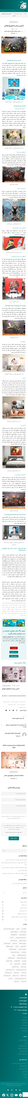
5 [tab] (9, 695)
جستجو (24, 846)
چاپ (17, 584)
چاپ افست (23, 972)
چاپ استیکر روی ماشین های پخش (19, 1063)
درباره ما (25, 1017)
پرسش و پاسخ (24, 1028)
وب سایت (18, 736)
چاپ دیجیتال (15, 975)
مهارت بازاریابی (9, 961)
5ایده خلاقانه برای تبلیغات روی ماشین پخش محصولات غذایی (14, 874)
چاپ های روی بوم (17, 380)
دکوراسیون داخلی (6, 598)
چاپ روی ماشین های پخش (20, 978)
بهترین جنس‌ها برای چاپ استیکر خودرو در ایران (16, 860)
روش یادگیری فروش (15, 952)
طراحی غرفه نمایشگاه (21, 958)
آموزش (17, 929)
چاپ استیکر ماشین (10, 970)
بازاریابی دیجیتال (22, 940)
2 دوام (24, 378)
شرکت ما (24, 1014)
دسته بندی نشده (13, 22)
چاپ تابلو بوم (21, 707)
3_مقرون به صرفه (21, 188)
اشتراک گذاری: (22, 710)
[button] (14, 648)
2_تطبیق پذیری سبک (21, 152)
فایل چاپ (24, 961)
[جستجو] (4, 893)
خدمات (25, 1037)
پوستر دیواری (17, 964)
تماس (11, 595)
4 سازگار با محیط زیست (20, 474)
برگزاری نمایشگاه (22, 943)
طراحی (13, 955)
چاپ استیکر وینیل (23, 1046)
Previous (24, 682)
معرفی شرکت (24, 1020)
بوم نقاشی (22, 702)
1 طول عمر (23, 341)
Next (3, 682)
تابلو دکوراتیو (6, 702)
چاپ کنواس (16, 981)
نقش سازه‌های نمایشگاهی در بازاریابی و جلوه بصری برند (14, 867)
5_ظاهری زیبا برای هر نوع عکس (18, 256)
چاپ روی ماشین (7, 975)
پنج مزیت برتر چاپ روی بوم (20, 106)
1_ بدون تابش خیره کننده (20, 108)
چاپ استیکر (23, 967)
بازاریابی (11, 937)
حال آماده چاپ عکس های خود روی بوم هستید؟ (15, 515)
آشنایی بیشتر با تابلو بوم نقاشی (14, 61)
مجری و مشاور (6, 592)
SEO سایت (23, 929)
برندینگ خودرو (23, 908)
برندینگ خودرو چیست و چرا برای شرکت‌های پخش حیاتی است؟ (14, 864)
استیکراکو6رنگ (14, 934)
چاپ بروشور (16, 972)
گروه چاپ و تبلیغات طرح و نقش (17, 582)
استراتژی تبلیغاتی (14, 932)
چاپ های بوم (23, 154)
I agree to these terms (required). (13, 832)
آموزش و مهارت (23, 902)
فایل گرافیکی (17, 961)
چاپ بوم (12, 191)
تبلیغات (12, 584)
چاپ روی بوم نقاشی (12, 259)
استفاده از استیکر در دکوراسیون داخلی (14, 776)
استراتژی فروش (22, 934)
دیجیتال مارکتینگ (12, 949)
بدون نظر (13, 33)
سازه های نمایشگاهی (22, 914)
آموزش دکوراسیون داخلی (9, 929)
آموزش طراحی (23, 932)
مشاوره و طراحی (23, 1040)
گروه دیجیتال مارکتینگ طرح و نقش (12, 31)
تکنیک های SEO (9, 946)
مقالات (25, 1077)
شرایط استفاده (11, 829)
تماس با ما (24, 1025)
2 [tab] (14, 778)
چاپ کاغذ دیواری (23, 1069)
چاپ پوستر (23, 981)
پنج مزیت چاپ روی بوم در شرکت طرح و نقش (15, 306)
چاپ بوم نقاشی (6, 689)
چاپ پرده (25, 1074)
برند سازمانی (24, 905)
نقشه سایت (24, 1031)
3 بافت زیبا (23, 425)
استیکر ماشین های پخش (21, 937)
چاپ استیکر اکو (15, 967)
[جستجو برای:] (14, 893)
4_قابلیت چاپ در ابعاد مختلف (19, 228)
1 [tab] (16, 778)
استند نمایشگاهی (23, 1066)
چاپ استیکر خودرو (22, 870)
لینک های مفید (23, 1060)
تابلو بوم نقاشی (14, 702)
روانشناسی (23, 952)
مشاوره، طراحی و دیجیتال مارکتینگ (19, 917)
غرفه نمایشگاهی (11, 958)
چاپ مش (11, 978)
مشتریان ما (24, 1022)
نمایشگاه (24, 964)
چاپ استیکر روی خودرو (21, 970)
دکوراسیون (10, 162)
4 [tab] (11, 778)
